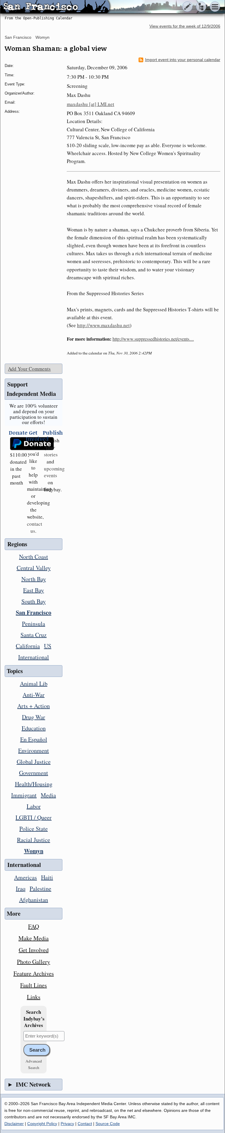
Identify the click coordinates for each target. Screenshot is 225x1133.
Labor (34, 806)
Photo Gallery (33, 962)
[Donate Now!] (16, 443)
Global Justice (34, 762)
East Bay (33, 590)
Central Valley (34, 568)
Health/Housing (33, 784)
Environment (33, 750)
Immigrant (24, 795)
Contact (85, 1123)
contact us (34, 527)
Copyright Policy (42, 1123)
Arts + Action (33, 706)
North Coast (33, 557)
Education (34, 728)
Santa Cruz (34, 635)
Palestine (40, 888)
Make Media (33, 938)
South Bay (33, 601)
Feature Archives (33, 973)
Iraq (20, 888)
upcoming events (54, 472)
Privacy (67, 1123)
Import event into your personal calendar (182, 60)
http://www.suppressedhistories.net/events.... (153, 339)
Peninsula (33, 624)
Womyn (42, 37)
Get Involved (34, 950)
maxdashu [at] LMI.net (90, 104)
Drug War (33, 717)
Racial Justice (33, 840)
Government (33, 773)
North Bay (33, 579)
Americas (25, 877)
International (33, 657)
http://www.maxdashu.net (103, 325)
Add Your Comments (29, 368)
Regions (17, 544)
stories (51, 451)
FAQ (33, 926)
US (47, 646)
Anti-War (34, 695)
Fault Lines (33, 985)
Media (48, 795)
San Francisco (18, 37)
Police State (33, 829)
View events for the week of (184, 26)
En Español (33, 739)
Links (33, 997)
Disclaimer (14, 1123)
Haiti (47, 877)
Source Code (108, 1123)
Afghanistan (33, 900)
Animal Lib (33, 683)
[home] (55, 7)
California (28, 646)
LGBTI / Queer (34, 817)
